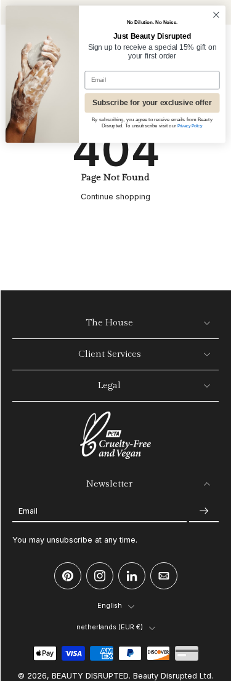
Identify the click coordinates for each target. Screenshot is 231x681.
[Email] (163, 575)
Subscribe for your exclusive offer (151, 103)
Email (28, 511)
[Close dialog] (215, 15)
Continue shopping (115, 196)
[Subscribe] (204, 511)
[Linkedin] (131, 575)
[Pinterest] (67, 575)
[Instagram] (99, 575)
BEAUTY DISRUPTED (90, 675)
